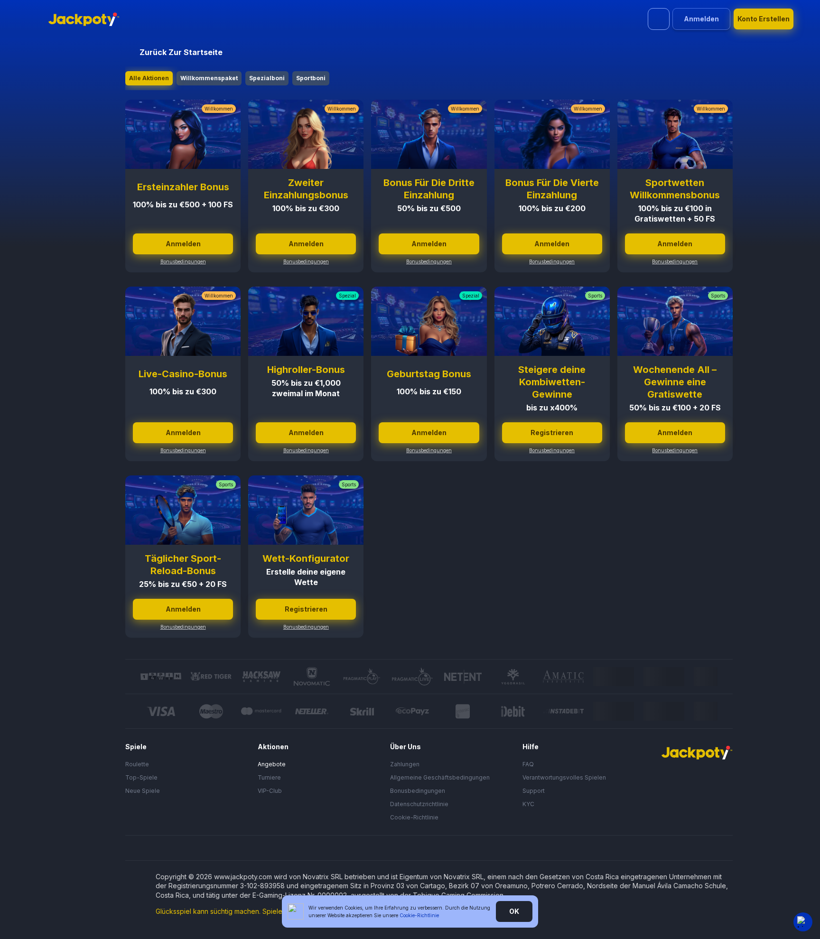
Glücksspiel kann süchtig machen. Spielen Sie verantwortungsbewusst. (266, 911)
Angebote (272, 764)
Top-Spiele (141, 777)
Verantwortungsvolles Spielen (564, 777)
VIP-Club (270, 790)
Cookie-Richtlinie (414, 817)
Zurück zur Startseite (181, 52)
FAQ (528, 764)
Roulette (137, 764)
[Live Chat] (802, 921)
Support (533, 790)
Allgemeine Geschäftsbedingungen (440, 777)
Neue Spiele (142, 790)
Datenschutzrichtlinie (419, 804)
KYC (528, 804)
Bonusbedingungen (183, 261)
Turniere (269, 777)
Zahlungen (404, 764)
